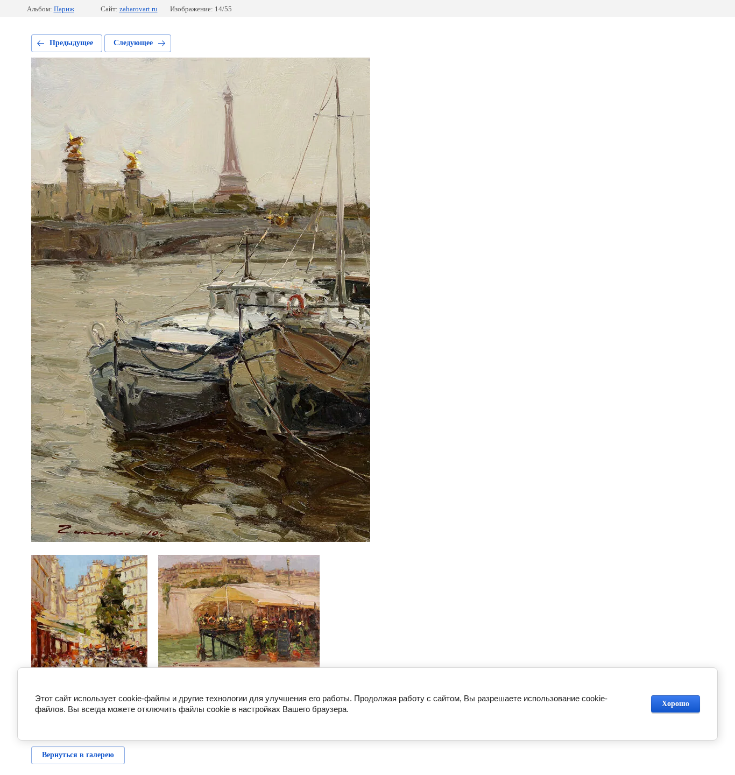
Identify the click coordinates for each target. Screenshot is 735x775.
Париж (64, 9)
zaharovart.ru (138, 9)
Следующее (133, 43)
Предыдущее (71, 43)
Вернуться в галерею (78, 755)
